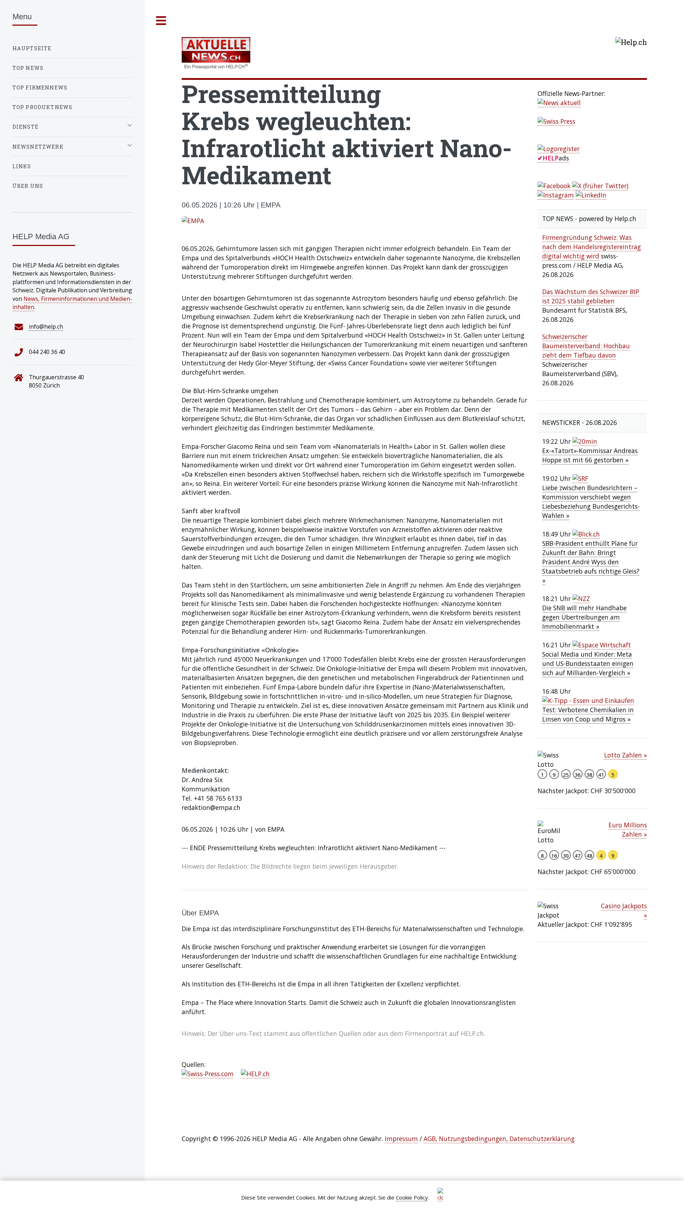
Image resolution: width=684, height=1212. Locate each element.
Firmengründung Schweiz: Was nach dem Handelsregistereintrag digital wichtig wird (591, 246)
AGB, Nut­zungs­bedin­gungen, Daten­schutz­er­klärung (499, 1138)
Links (21, 166)
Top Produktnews (42, 107)
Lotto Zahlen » (625, 755)
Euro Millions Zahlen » (627, 829)
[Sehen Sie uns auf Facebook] (554, 185)
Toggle (161, 21)
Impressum (401, 1138)
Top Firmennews (39, 87)
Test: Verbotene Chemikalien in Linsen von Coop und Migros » (588, 714)
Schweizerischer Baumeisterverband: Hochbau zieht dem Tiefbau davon (586, 345)
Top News (27, 68)
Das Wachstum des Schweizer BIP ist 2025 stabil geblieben (590, 296)
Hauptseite (32, 48)
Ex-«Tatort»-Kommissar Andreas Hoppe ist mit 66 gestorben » (590, 455)
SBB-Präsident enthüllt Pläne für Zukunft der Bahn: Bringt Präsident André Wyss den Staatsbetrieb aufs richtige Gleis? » (590, 562)
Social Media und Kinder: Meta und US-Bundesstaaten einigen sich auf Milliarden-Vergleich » (587, 663)
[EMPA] (355, 221)
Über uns (27, 186)
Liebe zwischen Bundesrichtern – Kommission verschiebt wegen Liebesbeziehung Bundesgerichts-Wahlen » (591, 501)
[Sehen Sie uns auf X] (600, 185)
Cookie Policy (412, 1197)
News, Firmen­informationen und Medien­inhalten (72, 303)
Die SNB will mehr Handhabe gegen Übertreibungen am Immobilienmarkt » (584, 617)
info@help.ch (46, 326)
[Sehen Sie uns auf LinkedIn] (591, 195)
